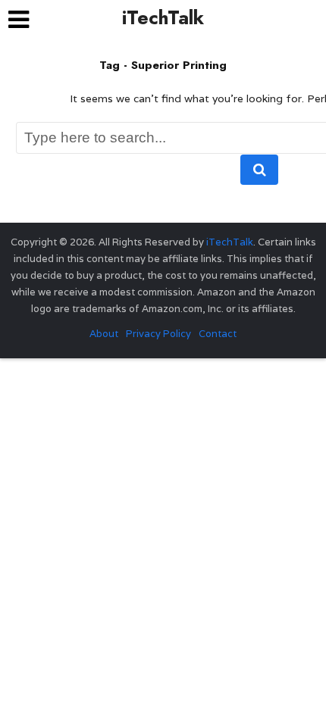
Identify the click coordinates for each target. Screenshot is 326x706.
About (103, 333)
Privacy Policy (158, 333)
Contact (218, 333)
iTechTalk (163, 17)
